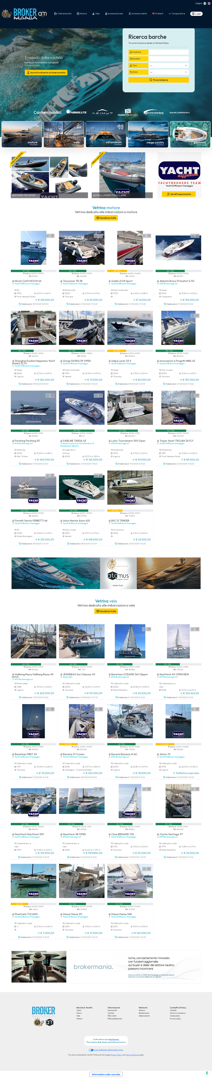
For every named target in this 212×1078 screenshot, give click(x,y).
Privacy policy (175, 1018)
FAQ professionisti (115, 1018)
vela (77, 142)
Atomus (142, 1010)
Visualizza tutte (107, 217)
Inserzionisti (112, 1010)
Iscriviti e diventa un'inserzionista (47, 72)
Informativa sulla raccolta (106, 1074)
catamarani (114, 142)
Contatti (173, 1010)
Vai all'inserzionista (180, 194)
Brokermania (144, 1013)
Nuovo (79, 1013)
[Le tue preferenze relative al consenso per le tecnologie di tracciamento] (207, 1073)
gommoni (200, 142)
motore (32, 142)
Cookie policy (175, 1016)
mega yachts (155, 142)
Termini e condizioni (177, 1013)
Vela (78, 1016)
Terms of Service (132, 1055)
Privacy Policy (116, 1055)
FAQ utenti (112, 1016)
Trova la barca (160, 79)
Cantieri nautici (47, 112)
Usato (79, 1010)
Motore (79, 1018)
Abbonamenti (144, 1016)
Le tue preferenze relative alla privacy (108, 1050)
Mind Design (114, 1039)
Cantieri (111, 1013)
